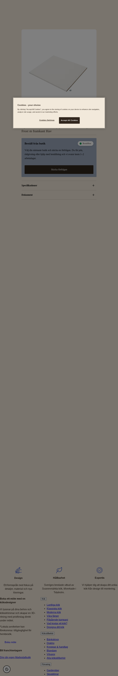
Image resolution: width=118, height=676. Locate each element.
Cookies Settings (47, 120)
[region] (59, 112)
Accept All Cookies (69, 120)
